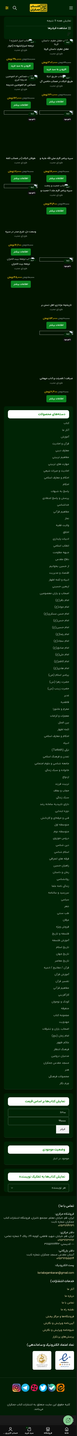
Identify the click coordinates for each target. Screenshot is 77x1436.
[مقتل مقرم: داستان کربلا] (56, 42)
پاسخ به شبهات (60, 491)
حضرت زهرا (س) (59, 682)
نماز (67, 518)
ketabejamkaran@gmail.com (56, 1273)
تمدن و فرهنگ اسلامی (56, 757)
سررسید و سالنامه (58, 893)
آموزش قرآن (61, 974)
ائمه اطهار (63, 729)
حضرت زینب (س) (58, 688)
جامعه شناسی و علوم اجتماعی (52, 763)
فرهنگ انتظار (61, 1049)
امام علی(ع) (62, 654)
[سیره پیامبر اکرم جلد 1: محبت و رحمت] (56, 186)
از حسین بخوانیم (59, 566)
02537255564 (65, 1258)
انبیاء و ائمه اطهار (59, 580)
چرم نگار (64, 1083)
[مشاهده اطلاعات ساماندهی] (42, 1360)
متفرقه (65, 1008)
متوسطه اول (61, 825)
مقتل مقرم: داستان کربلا (56, 49)
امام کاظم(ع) (61, 661)
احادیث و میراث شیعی (56, 471)
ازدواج (65, 777)
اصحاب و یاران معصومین (54, 593)
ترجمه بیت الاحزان (20, 264)
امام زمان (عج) (60, 1036)
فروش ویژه (62, 927)
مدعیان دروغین (60, 1056)
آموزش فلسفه (60, 940)
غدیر (66, 695)
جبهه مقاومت (61, 552)
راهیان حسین (61, 866)
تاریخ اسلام (62, 947)
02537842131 (66, 1225)
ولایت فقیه (62, 525)
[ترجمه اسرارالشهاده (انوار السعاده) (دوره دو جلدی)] (21, 41)
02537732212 (66, 1240)
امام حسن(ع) (61, 620)
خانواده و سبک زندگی (57, 770)
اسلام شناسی (61, 852)
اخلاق (66, 532)
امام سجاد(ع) (61, 641)
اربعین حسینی (60, 586)
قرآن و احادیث (60, 444)
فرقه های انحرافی (59, 859)
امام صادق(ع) (61, 648)
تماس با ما (68, 1303)
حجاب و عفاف (61, 791)
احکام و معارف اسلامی (56, 478)
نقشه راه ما (67, 1309)
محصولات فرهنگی (59, 1076)
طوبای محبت (56, 53)
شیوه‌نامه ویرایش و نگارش (58, 1330)
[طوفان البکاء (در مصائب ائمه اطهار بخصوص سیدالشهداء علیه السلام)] (21, 133)
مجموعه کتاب (61, 1015)
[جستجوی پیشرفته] (7, 8)
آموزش (65, 437)
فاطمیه (65, 702)
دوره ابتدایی (62, 811)
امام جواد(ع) (61, 607)
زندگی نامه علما (60, 886)
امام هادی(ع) (61, 668)
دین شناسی (62, 845)
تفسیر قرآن (62, 981)
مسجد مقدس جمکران (56, 1063)
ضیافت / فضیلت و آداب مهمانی (56, 378)
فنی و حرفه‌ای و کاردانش (55, 818)
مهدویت (64, 1022)
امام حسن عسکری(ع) (56, 614)
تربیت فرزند (62, 784)
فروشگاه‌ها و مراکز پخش (60, 1316)
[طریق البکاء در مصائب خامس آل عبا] (56, 76)
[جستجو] (15, 8)
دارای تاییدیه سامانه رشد (54, 804)
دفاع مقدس (62, 559)
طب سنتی (63, 913)
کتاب (66, 423)
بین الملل (63, 722)
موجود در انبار (61, 1158)
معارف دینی (62, 450)
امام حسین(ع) (60, 627)
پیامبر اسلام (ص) (58, 675)
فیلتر (62, 1129)
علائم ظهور (62, 1042)
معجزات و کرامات (59, 716)
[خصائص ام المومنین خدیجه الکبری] (21, 78)
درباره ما (69, 1296)
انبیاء (66, 743)
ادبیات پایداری (61, 539)
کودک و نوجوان (60, 1002)
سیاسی (65, 900)
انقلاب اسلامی (61, 546)
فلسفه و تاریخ (60, 934)
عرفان (66, 920)
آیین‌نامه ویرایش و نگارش (59, 1323)
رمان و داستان (61, 872)
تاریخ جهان (62, 954)
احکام (66, 484)
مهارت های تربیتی (58, 464)
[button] (56, 69)
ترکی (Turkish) (60, 750)
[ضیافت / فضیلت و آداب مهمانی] (56, 353)
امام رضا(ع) (62, 634)
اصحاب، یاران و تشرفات (55, 1029)
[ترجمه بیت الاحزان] (21, 259)
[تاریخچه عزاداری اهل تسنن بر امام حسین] (56, 279)
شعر (66, 906)
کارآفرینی (63, 995)
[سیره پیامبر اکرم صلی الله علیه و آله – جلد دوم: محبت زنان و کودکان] (56, 133)
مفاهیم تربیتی (60, 457)
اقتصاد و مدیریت (59, 573)
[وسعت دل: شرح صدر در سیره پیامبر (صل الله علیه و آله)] (21, 206)
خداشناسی (63, 505)
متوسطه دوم (61, 831)
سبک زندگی (62, 797)
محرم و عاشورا (61, 709)
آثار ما (65, 430)
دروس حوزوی (61, 838)
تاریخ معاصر (62, 961)
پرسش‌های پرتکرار (63, 1337)
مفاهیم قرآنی (61, 512)
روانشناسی (63, 879)
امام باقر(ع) (62, 600)
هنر (67, 1070)
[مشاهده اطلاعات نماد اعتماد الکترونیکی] (64, 1360)
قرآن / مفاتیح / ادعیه (56, 968)
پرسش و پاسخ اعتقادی (55, 498)
